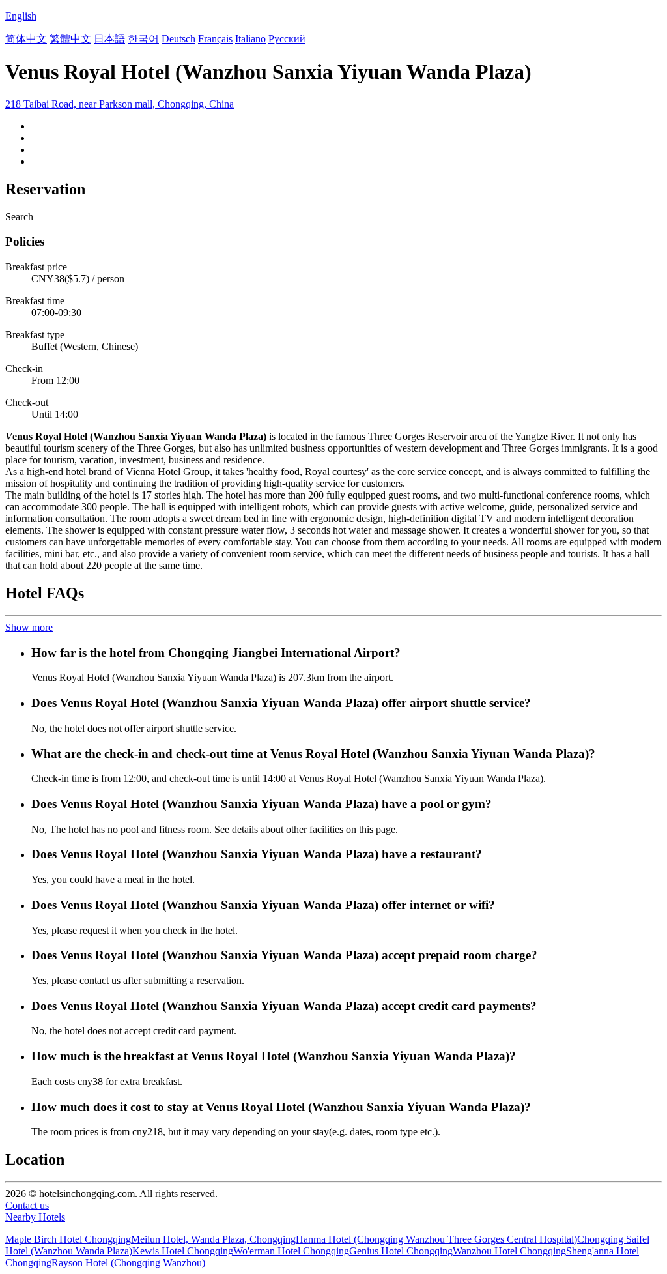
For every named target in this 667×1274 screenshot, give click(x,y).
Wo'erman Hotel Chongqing (291, 1250)
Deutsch (178, 38)
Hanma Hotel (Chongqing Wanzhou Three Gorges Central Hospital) (436, 1239)
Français (215, 38)
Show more (29, 627)
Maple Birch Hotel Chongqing (68, 1239)
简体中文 (26, 38)
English (20, 16)
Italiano (250, 38)
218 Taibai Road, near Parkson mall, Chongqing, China (119, 103)
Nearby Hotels (35, 1217)
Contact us (27, 1205)
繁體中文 (70, 38)
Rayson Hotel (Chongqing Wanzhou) (128, 1262)
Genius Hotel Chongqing (401, 1250)
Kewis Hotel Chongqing (182, 1250)
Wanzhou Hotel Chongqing (509, 1250)
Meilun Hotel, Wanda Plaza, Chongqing (213, 1239)
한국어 (143, 38)
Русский (286, 38)
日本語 (109, 38)
